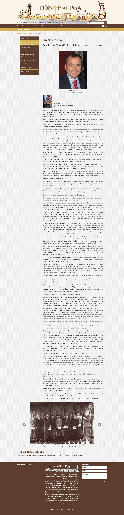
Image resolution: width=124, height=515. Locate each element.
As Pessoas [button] (36, 26)
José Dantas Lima (26, 67)
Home (18, 33)
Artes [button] (52, 26)
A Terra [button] (29, 26)
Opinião (90, 26)
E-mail (106, 26)
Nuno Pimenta (25, 71)
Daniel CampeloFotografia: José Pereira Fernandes (73, 91)
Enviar (105, 481)
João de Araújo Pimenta (27, 60)
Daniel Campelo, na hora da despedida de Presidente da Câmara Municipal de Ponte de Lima (29, 42)
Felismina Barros (25, 47)
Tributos (30, 33)
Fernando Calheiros (26, 51)
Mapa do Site (61, 509)
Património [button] (45, 26)
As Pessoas (24, 33)
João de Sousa (25, 64)
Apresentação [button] (21, 26)
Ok (106, 22)
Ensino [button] (57, 26)
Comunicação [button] (65, 26)
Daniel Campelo (25, 38)
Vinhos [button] (84, 26)
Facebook (103, 26)
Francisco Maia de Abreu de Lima (28, 55)
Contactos (70, 509)
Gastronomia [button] (76, 26)
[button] (24, 424)
